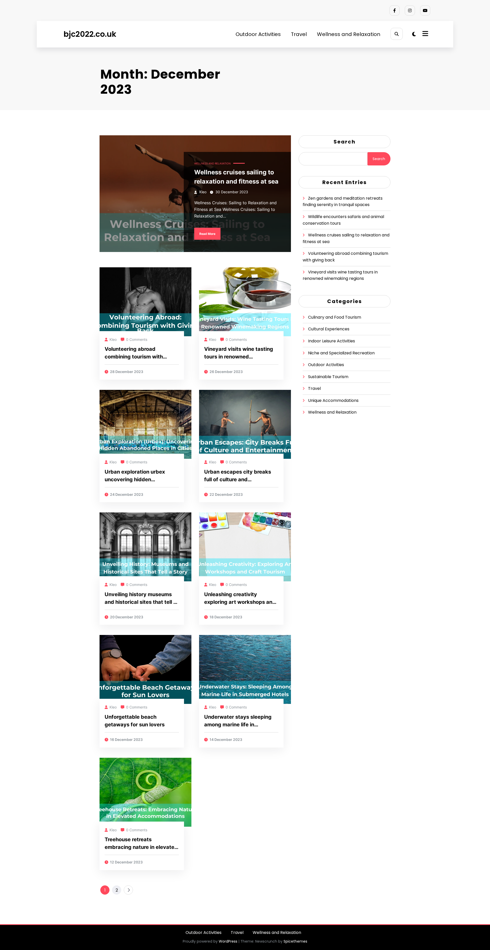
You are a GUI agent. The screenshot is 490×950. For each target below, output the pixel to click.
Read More (207, 234)
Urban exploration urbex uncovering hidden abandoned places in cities (138, 476)
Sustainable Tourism (328, 377)
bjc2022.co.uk (90, 34)
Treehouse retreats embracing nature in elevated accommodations (141, 843)
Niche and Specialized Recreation (341, 353)
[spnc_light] (414, 34)
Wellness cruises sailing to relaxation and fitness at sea (236, 177)
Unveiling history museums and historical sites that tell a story (140, 598)
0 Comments (136, 339)
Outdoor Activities (258, 34)
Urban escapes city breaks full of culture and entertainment (237, 476)
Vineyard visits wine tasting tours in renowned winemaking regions (238, 353)
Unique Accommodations (333, 400)
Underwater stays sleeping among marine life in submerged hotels (238, 721)
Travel (299, 34)
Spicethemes (295, 941)
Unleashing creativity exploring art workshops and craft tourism (240, 598)
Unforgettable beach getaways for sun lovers (135, 721)
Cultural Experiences (328, 329)
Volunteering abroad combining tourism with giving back (134, 353)
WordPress (228, 941)
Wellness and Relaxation (348, 34)
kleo (202, 192)
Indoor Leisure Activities (331, 341)
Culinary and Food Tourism (334, 317)
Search (345, 141)
